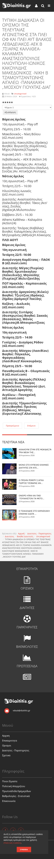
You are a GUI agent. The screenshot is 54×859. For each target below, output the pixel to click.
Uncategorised (43, 536)
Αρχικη (6, 735)
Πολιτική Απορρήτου (13, 786)
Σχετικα (6, 755)
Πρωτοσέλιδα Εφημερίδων (16, 791)
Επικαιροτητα (9, 740)
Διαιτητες (9, 536)
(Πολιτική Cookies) (12, 842)
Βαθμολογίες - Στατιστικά (16, 796)
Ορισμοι (6, 745)
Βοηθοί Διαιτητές (25, 536)
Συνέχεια (24, 849)
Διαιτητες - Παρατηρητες (39, 533)
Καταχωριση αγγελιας (12, 855)
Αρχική (21, 533)
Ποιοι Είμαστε (9, 781)
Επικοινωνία (8, 801)
